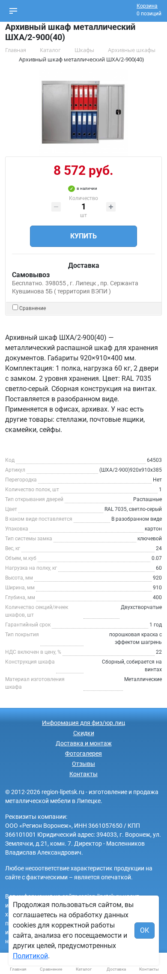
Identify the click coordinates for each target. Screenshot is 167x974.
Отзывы (83, 763)
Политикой (30, 956)
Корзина (147, 6)
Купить (83, 236)
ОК (144, 930)
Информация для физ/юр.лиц (83, 722)
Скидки (83, 733)
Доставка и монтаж (84, 743)
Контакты (83, 774)
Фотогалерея (83, 753)
